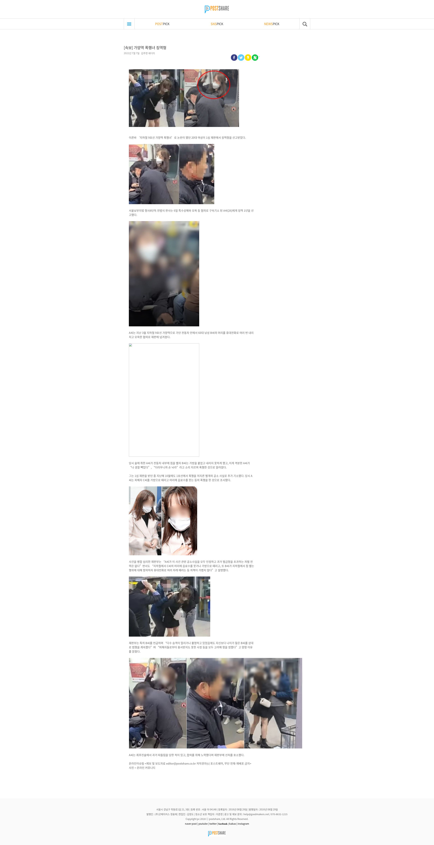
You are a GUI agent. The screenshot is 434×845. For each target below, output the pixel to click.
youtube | (203, 823)
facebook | (223, 824)
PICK (162, 24)
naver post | (191, 823)
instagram (243, 823)
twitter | (213, 823)
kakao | (233, 823)
